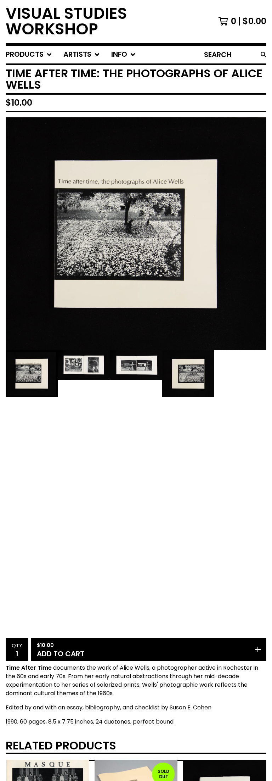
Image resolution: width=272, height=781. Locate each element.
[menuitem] (29, 54)
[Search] (263, 54)
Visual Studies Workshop (66, 21)
